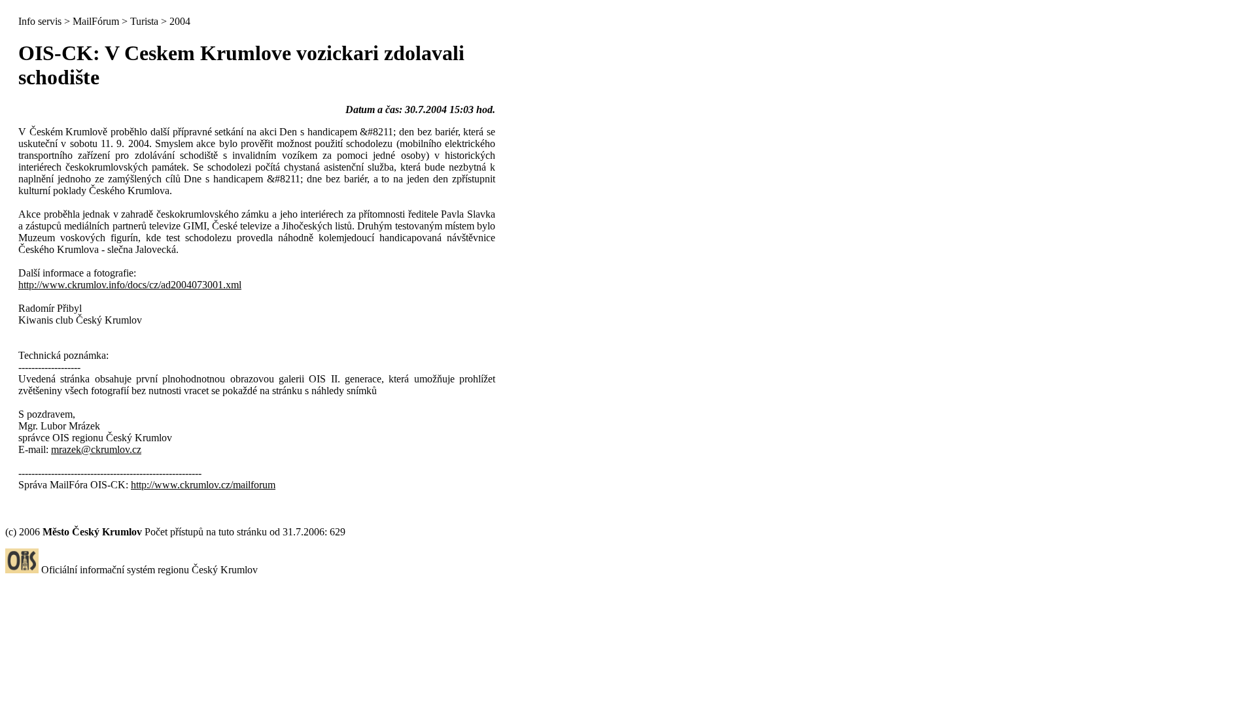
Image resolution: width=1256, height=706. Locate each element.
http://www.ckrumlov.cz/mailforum (203, 484)
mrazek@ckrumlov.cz (96, 449)
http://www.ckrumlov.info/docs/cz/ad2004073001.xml (129, 284)
